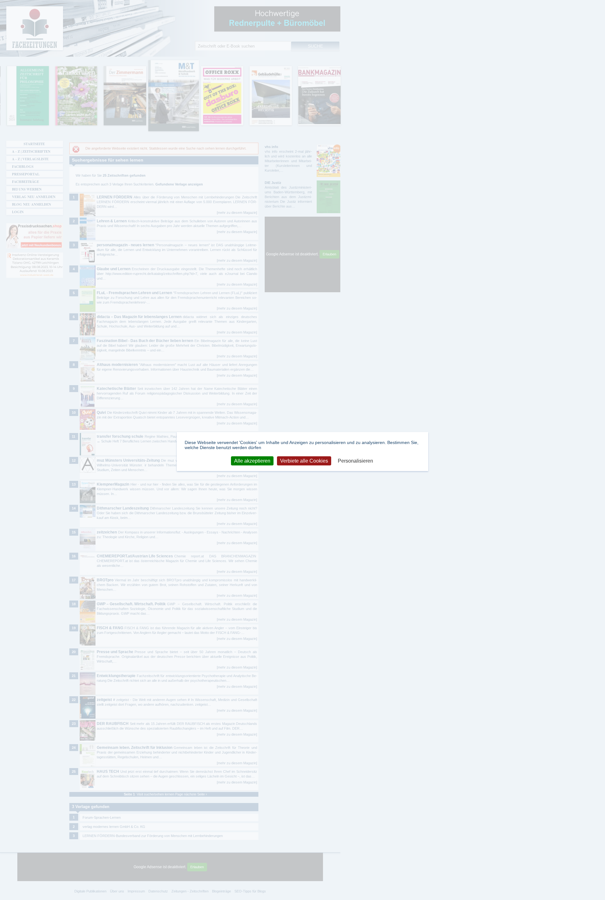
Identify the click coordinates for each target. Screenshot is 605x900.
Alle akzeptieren (252, 461)
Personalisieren (355, 461)
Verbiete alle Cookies (304, 461)
